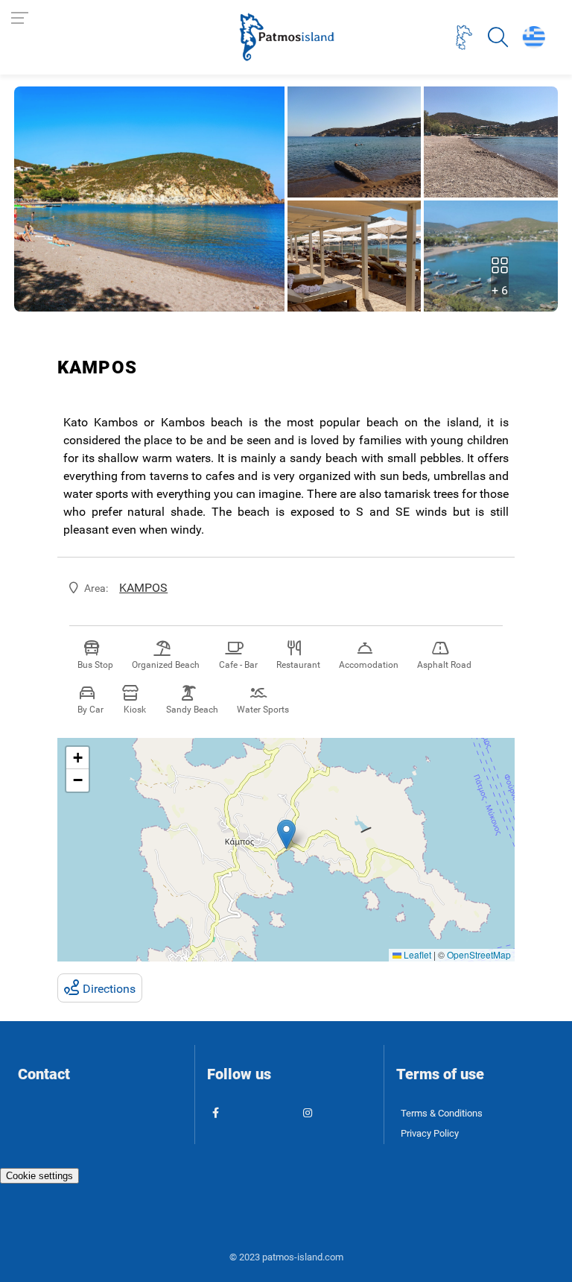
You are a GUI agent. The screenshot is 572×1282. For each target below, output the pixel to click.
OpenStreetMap (479, 954)
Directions (109, 989)
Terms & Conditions (442, 1113)
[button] (286, 834)
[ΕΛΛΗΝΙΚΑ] (533, 37)
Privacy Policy (430, 1133)
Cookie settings (39, 1175)
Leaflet (416, 954)
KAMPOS (143, 588)
